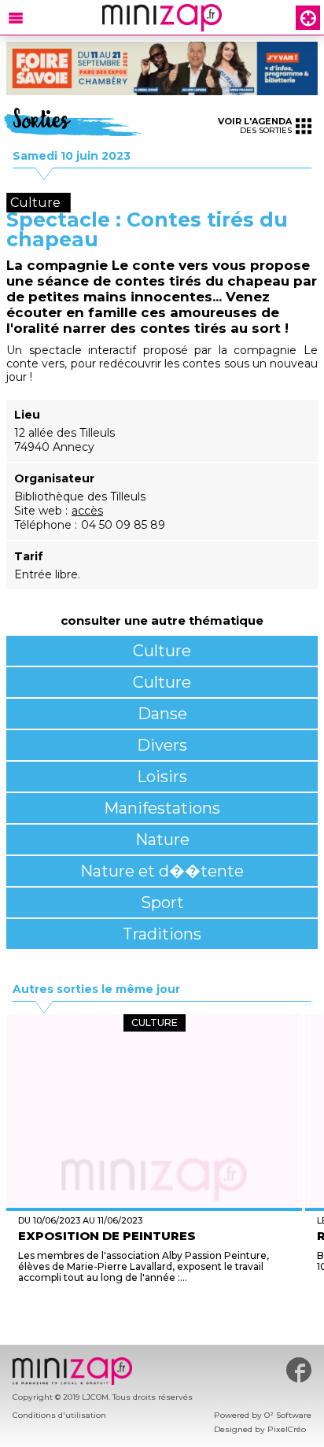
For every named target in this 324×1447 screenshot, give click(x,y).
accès (87, 511)
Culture (162, 650)
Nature (162, 839)
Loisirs (162, 776)
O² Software (287, 1415)
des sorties (255, 125)
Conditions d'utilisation (59, 1415)
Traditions (162, 934)
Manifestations (162, 808)
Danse (162, 713)
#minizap (298, 1369)
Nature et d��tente (162, 871)
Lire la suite (154, 1306)
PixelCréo (286, 1429)
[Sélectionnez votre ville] (308, 18)
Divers (162, 745)
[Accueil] (162, 17)
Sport (162, 902)
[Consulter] (162, 68)
